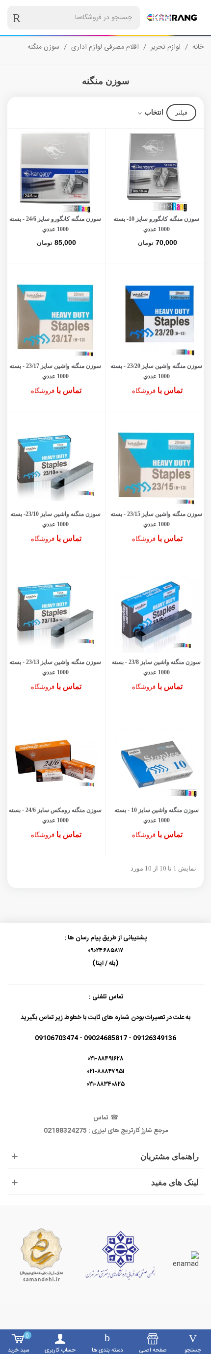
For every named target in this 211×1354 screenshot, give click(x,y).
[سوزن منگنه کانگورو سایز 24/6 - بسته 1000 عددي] (55, 171)
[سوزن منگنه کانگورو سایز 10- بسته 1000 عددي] (156, 171)
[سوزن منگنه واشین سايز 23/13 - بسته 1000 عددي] (55, 614)
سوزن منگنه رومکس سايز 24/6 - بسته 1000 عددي (55, 815)
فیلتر (181, 112)
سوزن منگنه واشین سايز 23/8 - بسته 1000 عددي (156, 667)
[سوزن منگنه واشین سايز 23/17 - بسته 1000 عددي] (55, 318)
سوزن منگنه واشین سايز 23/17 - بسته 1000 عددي (55, 371)
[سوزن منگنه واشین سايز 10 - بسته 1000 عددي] (156, 762)
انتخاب (153, 112)
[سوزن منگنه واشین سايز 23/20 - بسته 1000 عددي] (156, 318)
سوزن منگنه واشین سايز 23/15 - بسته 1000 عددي (156, 519)
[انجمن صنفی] (120, 1255)
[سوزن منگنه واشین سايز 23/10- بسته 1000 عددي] (55, 466)
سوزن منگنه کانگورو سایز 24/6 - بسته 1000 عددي (55, 224)
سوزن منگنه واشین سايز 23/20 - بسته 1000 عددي (156, 371)
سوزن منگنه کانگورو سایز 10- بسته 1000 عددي (156, 224)
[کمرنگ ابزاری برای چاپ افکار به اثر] (172, 17)
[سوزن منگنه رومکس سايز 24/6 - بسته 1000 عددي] (55, 762)
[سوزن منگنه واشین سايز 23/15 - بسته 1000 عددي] (156, 466)
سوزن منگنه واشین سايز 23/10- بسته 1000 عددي (55, 519)
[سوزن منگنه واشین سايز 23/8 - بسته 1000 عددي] (156, 614)
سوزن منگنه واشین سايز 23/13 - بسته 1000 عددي (55, 667)
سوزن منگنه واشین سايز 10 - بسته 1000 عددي (156, 815)
